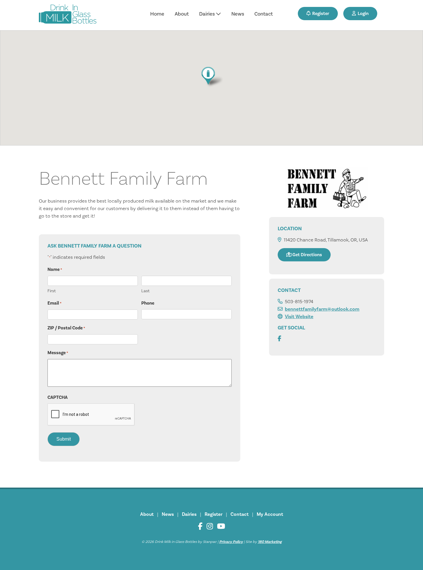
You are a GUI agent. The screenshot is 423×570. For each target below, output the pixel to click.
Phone (147, 303)
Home (157, 14)
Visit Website (299, 317)
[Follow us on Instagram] (210, 526)
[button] (211, 77)
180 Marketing (270, 541)
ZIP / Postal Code (66, 328)
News (237, 14)
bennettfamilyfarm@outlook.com (322, 309)
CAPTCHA (57, 397)
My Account (270, 514)
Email (54, 303)
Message (57, 353)
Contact (263, 14)
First (51, 291)
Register (319, 13)
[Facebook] (279, 339)
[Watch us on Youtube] (221, 526)
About (182, 14)
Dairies (207, 14)
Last (145, 291)
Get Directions (306, 255)
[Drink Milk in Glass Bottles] (67, 15)
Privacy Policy (231, 541)
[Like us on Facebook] (200, 526)
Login (362, 13)
